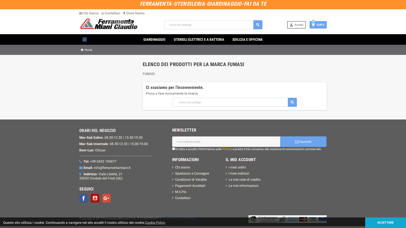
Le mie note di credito (245, 180)
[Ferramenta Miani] (109, 25)
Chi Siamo (90, 13)
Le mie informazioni (243, 186)
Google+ (106, 198)
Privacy (227, 149)
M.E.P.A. (181, 192)
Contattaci (112, 13)
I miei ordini (237, 167)
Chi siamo (182, 167)
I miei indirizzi (239, 173)
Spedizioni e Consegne (192, 173)
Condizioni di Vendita (191, 180)
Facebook (83, 198)
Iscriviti (305, 142)
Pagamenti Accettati (190, 186)
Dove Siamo (134, 13)
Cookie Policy (155, 223)
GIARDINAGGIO (154, 39)
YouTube (95, 198)
